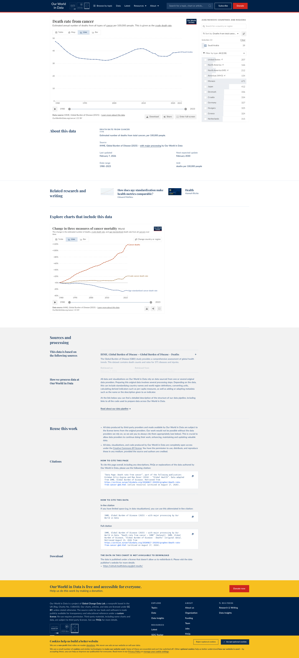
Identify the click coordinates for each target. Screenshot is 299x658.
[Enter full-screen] (159, 308)
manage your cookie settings (156, 652)
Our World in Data (58, 5)
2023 (192, 109)
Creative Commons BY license (127, 448)
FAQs (98, 620)
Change (149, 239)
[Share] (153, 308)
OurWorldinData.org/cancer (63, 118)
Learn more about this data (113, 115)
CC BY (79, 118)
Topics (154, 608)
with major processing (150, 146)
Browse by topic (104, 6)
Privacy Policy (134, 652)
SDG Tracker (157, 635)
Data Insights (157, 618)
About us (189, 608)
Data (118, 6)
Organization (191, 613)
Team (187, 623)
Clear (242, 40)
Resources (139, 6)
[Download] (146, 308)
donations (90, 645)
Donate (240, 6)
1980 (62, 109)
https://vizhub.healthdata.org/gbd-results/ (123, 566)
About (153, 6)
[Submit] (209, 5)
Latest (127, 6)
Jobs (187, 629)
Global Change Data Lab (93, 604)
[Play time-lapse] (54, 109)
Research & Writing (228, 608)
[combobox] (190, 6)
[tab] (59, 32)
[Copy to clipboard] (190, 476)
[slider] (69, 109)
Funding (189, 618)
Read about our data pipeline (114, 409)
